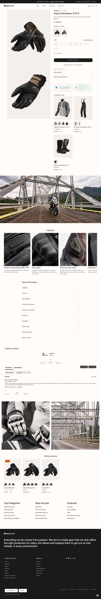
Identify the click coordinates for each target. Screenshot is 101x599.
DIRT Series (39, 506)
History (38, 564)
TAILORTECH (39, 571)
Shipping (7, 564)
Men (38, 6)
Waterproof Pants (8, 509)
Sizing (6, 571)
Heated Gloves (71, 518)
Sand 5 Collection (71, 509)
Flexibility (25, 321)
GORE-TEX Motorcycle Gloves (11, 518)
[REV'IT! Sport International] (9, 6)
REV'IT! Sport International (13, 594)
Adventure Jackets (9, 512)
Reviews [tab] (9, 367)
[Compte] (89, 6)
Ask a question (84, 367)
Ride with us (61, 6)
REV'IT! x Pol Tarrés (41, 509)
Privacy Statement (72, 589)
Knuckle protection (28, 310)
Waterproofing (27, 332)
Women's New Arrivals (41, 518)
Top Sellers (70, 506)
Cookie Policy (64, 589)
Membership (79, 1)
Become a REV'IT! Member (57, 1)
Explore (38, 575)
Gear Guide (52, 6)
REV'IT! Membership (10, 578)
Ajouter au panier (73, 60)
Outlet (68, 512)
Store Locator (39, 573)
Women (44, 6)
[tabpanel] (50, 384)
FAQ (6, 561)
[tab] (18, 368)
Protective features (28, 304)
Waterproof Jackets (9, 506)
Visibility (24, 288)
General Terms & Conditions (83, 589)
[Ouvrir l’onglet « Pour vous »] (97, 595)
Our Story (38, 561)
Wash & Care (26, 337)
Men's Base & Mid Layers (73, 515)
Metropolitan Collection (41, 512)
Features (25, 315)
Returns (7, 566)
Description (58, 72)
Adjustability (26, 299)
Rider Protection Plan (10, 575)
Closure (24, 293)
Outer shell (25, 326)
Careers (38, 566)
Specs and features (60, 77)
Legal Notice (93, 589)
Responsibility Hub (41, 568)
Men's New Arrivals (41, 515)
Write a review (92, 367)
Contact (7, 573)
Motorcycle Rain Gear (9, 515)
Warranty (7, 568)
